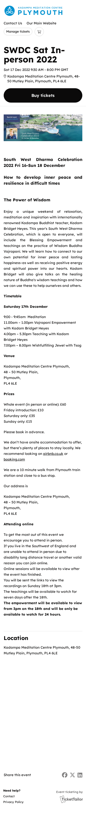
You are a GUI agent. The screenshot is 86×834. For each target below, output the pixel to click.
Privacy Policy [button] (13, 802)
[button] (13, 796)
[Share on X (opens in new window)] (72, 775)
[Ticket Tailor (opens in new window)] (71, 799)
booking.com (14, 459)
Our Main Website (41, 23)
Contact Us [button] (13, 23)
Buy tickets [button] (43, 95)
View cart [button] (39, 31)
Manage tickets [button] (18, 31)
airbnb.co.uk (53, 453)
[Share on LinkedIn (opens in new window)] (80, 775)
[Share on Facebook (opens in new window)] (64, 775)
